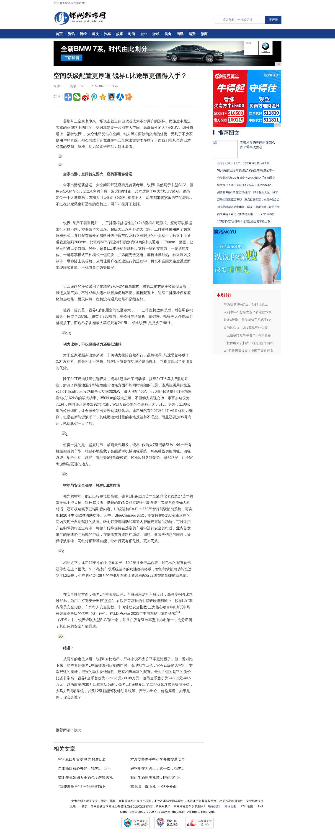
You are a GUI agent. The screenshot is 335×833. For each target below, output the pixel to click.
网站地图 (230, 806)
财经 (83, 34)
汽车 (107, 34)
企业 (143, 34)
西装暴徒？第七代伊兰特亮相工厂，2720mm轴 (246, 214)
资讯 (71, 34)
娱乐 (119, 34)
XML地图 (247, 806)
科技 (95, 34)
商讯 (180, 34)
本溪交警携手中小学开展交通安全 (157, 759)
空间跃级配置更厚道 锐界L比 (81, 759)
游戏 (155, 34)
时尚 (131, 34)
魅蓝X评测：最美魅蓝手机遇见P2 (247, 320)
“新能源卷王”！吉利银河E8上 (82, 787)
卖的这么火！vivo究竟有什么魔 (246, 327)
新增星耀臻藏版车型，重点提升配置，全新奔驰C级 (248, 199)
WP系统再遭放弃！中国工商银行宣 (248, 351)
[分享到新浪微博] (85, 97)
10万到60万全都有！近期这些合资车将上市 (243, 221)
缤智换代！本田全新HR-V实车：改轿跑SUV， (245, 185)
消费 (192, 34)
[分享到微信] (76, 97)
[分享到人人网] (120, 97)
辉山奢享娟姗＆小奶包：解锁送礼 (85, 778)
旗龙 (77, 730)
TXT (260, 806)
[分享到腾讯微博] (94, 97)
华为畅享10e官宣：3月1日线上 (246, 304)
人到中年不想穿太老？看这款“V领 (247, 312)
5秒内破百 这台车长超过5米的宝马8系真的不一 (246, 170)
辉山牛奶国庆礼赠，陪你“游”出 (155, 778)
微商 (204, 34)
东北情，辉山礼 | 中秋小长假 (153, 787)
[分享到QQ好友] (111, 97)
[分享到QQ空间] (102, 97)
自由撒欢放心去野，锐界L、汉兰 (84, 768)
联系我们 (214, 806)
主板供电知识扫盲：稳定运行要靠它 (249, 343)
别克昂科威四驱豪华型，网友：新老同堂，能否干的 (248, 206)
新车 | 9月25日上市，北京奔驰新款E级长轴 (243, 163)
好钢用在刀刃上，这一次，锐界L (157, 768)
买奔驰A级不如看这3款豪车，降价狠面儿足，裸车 (247, 192)
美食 (168, 34)
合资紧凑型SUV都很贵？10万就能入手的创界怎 (246, 177)
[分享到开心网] (128, 97)
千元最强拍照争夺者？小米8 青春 (247, 335)
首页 (59, 34)
